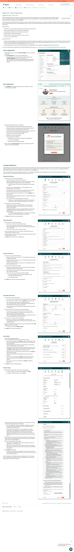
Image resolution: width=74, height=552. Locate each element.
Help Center (18, 5)
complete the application (22, 58)
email (13, 28)
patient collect (13, 511)
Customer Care (31, 43)
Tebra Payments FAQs (61, 47)
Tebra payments (20, 511)
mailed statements (25, 35)
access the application (53, 168)
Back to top (4, 503)
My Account (41, 5)
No (20, 506)
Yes (16, 506)
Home (5, 7)
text (9, 28)
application (7, 511)
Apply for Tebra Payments (40, 47)
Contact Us (51, 5)
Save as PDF (70, 15)
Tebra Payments (28, 7)
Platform (11, 7)
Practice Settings (19, 7)
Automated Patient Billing (9, 36)
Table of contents (66, 18)
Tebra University (30, 5)
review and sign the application (25, 434)
